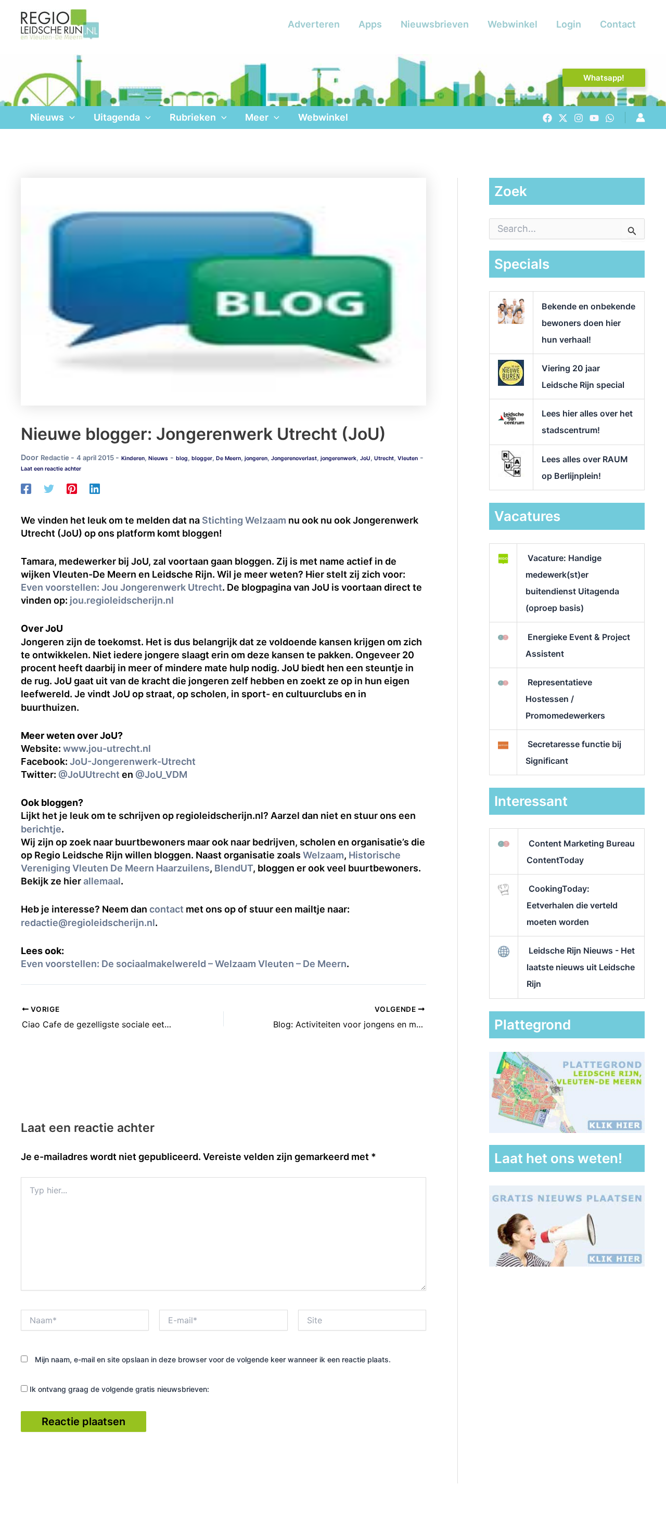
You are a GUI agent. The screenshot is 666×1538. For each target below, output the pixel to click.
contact (166, 909)
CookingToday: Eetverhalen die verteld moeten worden (572, 905)
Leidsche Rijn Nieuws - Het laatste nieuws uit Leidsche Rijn (581, 967)
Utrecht (384, 458)
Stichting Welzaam (244, 520)
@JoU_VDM (161, 774)
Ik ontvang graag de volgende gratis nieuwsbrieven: (118, 1389)
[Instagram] (578, 118)
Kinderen (133, 458)
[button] (603, 78)
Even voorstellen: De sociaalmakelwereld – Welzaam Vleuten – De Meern (184, 963)
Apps (370, 24)
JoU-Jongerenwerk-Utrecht (133, 761)
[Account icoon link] (640, 117)
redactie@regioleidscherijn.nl (88, 922)
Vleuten (408, 458)
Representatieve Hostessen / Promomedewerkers (565, 699)
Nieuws (47, 117)
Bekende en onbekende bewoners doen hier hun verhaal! (588, 323)
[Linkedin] (94, 488)
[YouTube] (594, 118)
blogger (201, 458)
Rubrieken (193, 117)
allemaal (102, 881)
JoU (365, 458)
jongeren (256, 458)
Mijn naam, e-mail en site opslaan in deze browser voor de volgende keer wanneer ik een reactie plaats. (213, 1359)
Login (568, 24)
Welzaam (323, 855)
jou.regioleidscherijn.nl (122, 600)
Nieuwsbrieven (435, 24)
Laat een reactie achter (51, 468)
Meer (256, 117)
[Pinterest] (72, 488)
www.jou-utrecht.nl (107, 748)
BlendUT (233, 868)
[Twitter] (563, 118)
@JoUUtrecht (89, 774)
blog (182, 458)
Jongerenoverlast (294, 458)
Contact (618, 24)
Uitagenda (117, 117)
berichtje (41, 829)
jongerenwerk (338, 458)
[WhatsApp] (609, 118)
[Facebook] (547, 118)
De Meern (228, 458)
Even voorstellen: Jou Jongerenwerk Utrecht (121, 587)
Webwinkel (512, 24)
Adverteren (314, 24)
